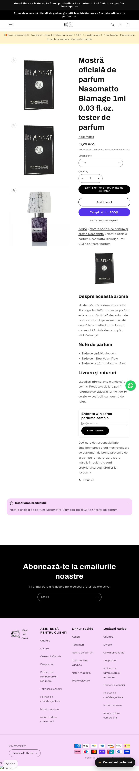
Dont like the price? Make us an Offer (104, 189)
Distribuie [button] (88, 480)
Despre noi (46, 664)
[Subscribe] (97, 597)
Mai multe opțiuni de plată (104, 221)
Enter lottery (95, 430)
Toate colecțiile (81, 680)
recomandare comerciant (48, 719)
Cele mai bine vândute (80, 662)
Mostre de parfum (82, 652)
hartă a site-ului (49, 709)
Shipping (98, 150)
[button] (11, 24)
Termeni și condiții (51, 689)
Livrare (44, 648)
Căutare (45, 640)
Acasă (82, 229)
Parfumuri (78, 645)
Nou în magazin (81, 673)
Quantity (83, 171)
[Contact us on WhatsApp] (130, 385)
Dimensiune (85, 156)
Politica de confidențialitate (50, 699)
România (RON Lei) (23, 753)
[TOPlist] (6, 768)
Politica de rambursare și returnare (48, 676)
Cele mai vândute (50, 656)
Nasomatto (86, 136)
